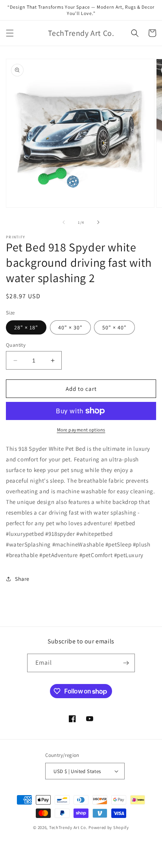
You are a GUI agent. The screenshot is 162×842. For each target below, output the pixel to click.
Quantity (16, 345)
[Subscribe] (125, 663)
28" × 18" (26, 327)
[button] (9, 33)
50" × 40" (114, 327)
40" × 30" (70, 327)
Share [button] (22, 578)
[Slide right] (98, 222)
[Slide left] (63, 222)
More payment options (81, 430)
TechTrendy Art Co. (68, 827)
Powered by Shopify (108, 827)
